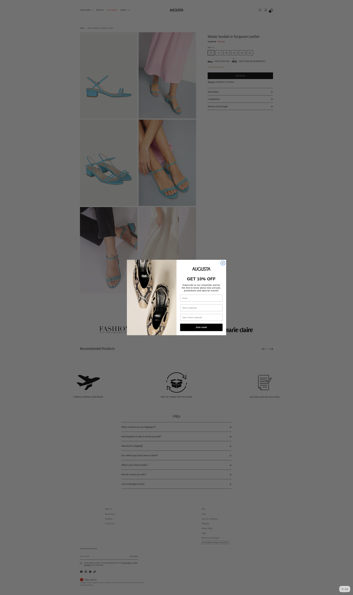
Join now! (201, 327)
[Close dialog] (223, 263)
